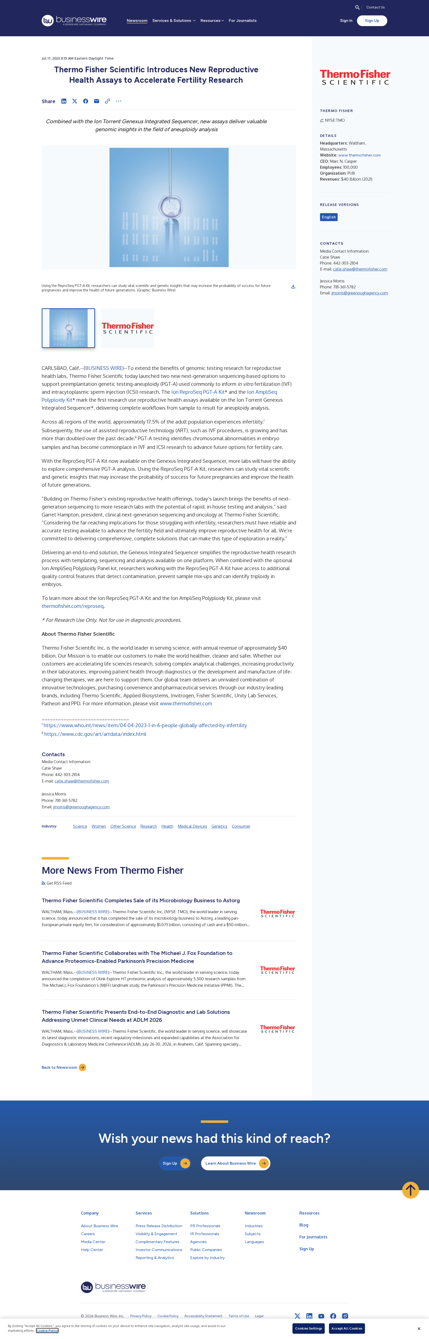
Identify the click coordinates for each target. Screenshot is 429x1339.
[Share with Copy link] (107, 101)
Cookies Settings (308, 1328)
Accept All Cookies (347, 1328)
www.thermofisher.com (186, 703)
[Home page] (74, 20)
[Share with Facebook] (86, 101)
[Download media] (293, 286)
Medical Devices (192, 826)
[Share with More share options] (118, 101)
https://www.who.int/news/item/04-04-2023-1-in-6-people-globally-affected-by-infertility (145, 725)
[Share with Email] (97, 101)
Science (80, 826)
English (329, 217)
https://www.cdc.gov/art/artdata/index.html (95, 734)
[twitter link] (297, 1316)
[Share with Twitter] (75, 101)
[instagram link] (345, 1316)
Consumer (241, 826)
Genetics (219, 826)
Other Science (123, 826)
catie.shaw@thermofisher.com (82, 781)
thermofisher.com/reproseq (73, 606)
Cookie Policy (47, 1331)
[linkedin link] (309, 1316)
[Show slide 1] (68, 328)
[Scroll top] (410, 1190)
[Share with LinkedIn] (64, 101)
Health (167, 826)
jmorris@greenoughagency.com (81, 806)
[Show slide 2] (127, 328)
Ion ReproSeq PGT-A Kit (198, 392)
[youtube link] (321, 1316)
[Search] (357, 7)
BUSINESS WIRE (103, 368)
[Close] (419, 1329)
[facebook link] (333, 1316)
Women (99, 826)
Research (149, 826)
